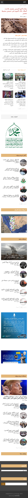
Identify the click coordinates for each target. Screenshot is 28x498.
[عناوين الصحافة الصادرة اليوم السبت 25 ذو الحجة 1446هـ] (23, 301)
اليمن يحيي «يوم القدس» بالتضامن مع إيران (11, 431)
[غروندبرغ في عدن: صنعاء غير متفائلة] (23, 283)
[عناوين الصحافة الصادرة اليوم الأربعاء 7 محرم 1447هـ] (23, 292)
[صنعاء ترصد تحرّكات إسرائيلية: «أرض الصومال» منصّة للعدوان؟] (23, 424)
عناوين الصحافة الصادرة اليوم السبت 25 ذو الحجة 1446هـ (10, 299)
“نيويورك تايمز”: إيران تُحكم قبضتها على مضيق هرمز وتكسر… (10, 405)
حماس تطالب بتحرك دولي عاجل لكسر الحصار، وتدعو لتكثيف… (11, 179)
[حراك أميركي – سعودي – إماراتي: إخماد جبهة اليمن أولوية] (23, 274)
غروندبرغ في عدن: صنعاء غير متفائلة (10, 281)
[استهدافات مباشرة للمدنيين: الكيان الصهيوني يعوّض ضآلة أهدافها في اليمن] (14, 251)
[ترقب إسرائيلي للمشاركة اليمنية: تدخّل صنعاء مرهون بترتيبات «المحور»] (23, 442)
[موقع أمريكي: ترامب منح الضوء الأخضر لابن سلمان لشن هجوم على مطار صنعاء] (14, 387)
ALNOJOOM (16, 495)
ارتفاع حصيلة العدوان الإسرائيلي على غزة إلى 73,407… (12, 170)
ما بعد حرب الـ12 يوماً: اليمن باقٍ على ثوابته (10, 263)
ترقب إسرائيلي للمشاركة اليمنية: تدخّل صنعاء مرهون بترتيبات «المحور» (11, 441)
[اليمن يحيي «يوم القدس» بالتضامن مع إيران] (23, 433)
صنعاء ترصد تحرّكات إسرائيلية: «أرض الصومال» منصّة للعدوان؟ (11, 423)
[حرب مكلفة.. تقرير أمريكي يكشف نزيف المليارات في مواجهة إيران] (23, 415)
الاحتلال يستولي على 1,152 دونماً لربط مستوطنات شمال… (11, 161)
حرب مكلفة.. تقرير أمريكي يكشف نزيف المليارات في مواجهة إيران (11, 414)
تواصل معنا (23, 453)
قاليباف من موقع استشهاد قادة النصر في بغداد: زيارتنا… (10, 196)
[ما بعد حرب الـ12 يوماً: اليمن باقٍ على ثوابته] (23, 265)
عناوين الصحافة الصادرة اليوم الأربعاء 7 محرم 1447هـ (10, 290)
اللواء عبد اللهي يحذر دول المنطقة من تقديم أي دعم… (10, 187)
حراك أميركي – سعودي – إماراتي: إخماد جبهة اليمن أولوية (11, 273)
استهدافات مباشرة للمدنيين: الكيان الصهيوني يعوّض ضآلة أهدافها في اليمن (14, 256)
